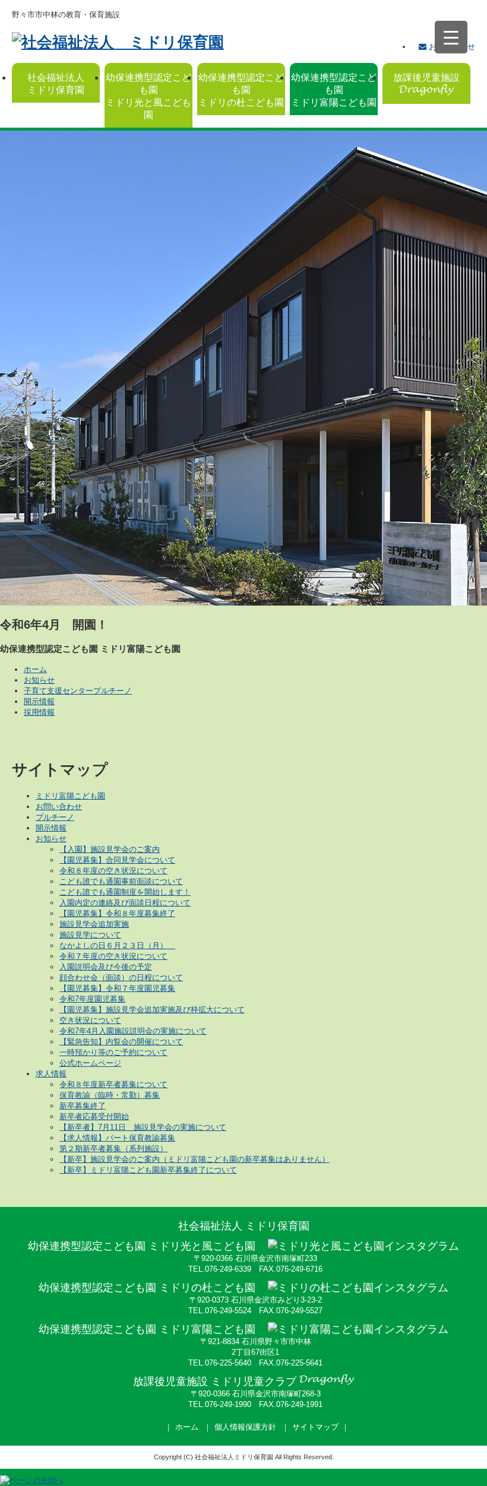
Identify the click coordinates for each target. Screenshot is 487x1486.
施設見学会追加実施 (94, 924)
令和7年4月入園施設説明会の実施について (133, 1030)
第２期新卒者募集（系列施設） (113, 1148)
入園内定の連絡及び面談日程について (125, 902)
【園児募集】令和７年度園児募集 (117, 988)
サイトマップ (315, 1426)
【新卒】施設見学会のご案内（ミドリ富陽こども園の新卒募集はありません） (194, 1159)
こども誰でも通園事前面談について (121, 881)
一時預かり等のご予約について (113, 1052)
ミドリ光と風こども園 (148, 96)
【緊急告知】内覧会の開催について (121, 1041)
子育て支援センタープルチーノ (78, 690)
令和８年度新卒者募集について (113, 1084)
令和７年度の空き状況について (113, 956)
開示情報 (39, 701)
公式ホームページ (90, 1063)
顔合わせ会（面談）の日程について (121, 977)
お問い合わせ (59, 806)
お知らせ (39, 680)
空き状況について (90, 1020)
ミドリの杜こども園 (241, 89)
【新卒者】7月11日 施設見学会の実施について (142, 1127)
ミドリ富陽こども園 (334, 89)
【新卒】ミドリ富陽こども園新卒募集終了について (148, 1169)
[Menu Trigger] (451, 37)
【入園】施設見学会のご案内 (109, 849)
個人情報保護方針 (245, 1426)
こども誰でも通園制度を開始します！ (125, 892)
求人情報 (51, 1073)
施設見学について (90, 934)
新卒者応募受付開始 (94, 1116)
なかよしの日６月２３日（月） (117, 945)
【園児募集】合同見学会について (117, 860)
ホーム (35, 669)
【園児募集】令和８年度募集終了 (117, 913)
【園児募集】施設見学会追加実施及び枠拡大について (152, 1009)
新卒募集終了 (82, 1105)
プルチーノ (55, 817)
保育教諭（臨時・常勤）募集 (109, 1095)
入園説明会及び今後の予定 (105, 966)
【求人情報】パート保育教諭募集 (117, 1137)
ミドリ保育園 (55, 83)
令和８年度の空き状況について (113, 870)
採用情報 (39, 712)
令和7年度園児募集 (92, 998)
